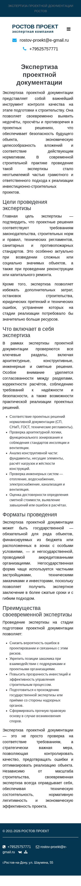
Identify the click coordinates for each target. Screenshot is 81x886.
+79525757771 (43, 48)
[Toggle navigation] (68, 29)
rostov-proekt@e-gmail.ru (44, 40)
